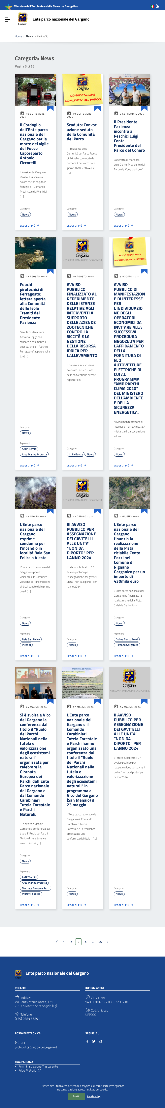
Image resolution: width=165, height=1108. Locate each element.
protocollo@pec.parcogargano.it (36, 1047)
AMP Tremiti (29, 449)
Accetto (76, 1096)
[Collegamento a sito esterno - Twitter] (94, 1041)
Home (18, 36)
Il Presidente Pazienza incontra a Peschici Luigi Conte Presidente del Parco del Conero (129, 135)
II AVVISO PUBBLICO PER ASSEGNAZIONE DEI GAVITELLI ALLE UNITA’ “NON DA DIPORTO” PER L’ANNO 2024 (128, 731)
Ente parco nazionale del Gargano (61, 19)
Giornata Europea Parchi (36, 888)
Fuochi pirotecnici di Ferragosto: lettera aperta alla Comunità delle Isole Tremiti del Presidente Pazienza (33, 303)
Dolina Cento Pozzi (127, 639)
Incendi (26, 645)
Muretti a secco (31, 893)
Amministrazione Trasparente (38, 1066)
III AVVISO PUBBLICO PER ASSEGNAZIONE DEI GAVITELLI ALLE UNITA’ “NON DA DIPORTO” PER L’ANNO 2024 (81, 541)
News (25, 214)
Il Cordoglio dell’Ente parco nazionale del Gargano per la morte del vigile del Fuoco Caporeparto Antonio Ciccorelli (34, 143)
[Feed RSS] (158, 5)
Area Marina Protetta (34, 454)
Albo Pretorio (27, 1070)
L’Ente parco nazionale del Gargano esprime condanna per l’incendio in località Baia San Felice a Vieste (35, 541)
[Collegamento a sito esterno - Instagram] (100, 1041)
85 (100, 942)
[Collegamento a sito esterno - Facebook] (87, 1041)
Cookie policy (93, 1096)
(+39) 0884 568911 (28, 1019)
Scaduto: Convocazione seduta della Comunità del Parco (82, 131)
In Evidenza (76, 454)
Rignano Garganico (127, 645)
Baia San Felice (31, 639)
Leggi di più (28, 225)
